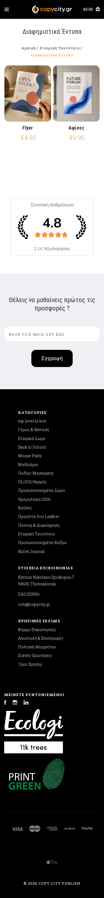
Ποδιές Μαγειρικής (36, 473)
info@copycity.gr (34, 604)
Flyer (27, 128)
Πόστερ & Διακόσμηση (39, 525)
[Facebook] (5, 703)
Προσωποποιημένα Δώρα (41, 490)
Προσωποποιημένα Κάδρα (42, 542)
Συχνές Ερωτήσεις (35, 655)
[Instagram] (15, 703)
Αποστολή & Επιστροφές (41, 638)
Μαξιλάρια (28, 464)
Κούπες (25, 507)
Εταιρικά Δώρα (31, 438)
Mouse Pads (30, 455)
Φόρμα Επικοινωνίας (37, 629)
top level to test (32, 421)
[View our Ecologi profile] (33, 728)
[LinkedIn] (26, 703)
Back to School (32, 447)
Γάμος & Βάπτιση (33, 429)
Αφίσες (76, 128)
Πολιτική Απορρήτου (37, 646)
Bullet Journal (31, 551)
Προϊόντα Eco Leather (38, 516)
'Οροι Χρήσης (30, 664)
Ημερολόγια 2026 (34, 499)
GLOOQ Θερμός (32, 481)
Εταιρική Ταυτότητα (36, 534)
